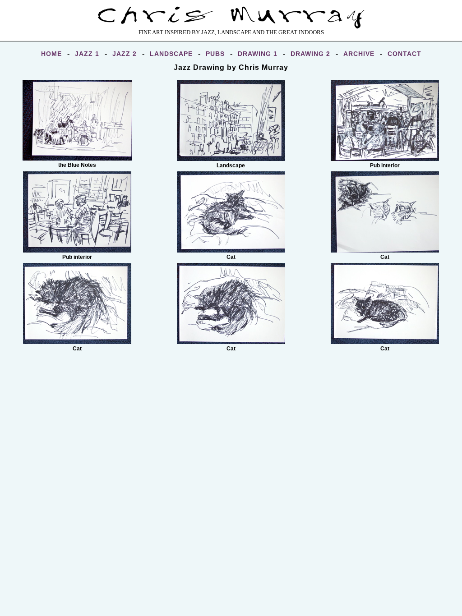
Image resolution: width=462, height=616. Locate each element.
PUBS (215, 53)
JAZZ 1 (87, 53)
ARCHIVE (358, 53)
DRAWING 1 (257, 53)
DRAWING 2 (310, 53)
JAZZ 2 (124, 53)
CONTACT (404, 53)
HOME (51, 53)
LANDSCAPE (171, 53)
